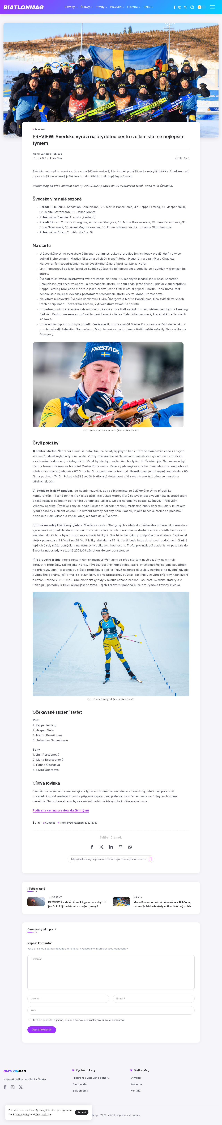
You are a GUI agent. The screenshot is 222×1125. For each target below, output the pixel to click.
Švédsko (50, 822)
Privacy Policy (21, 1114)
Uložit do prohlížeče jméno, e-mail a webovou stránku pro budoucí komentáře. (78, 1020)
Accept (82, 1112)
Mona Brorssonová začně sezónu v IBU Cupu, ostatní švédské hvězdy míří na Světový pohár (162, 904)
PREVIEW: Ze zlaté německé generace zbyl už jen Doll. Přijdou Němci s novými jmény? (77, 904)
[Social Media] (175, 7)
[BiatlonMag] (23, 7)
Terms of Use (43, 1114)
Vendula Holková (51, 154)
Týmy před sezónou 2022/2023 (78, 822)
